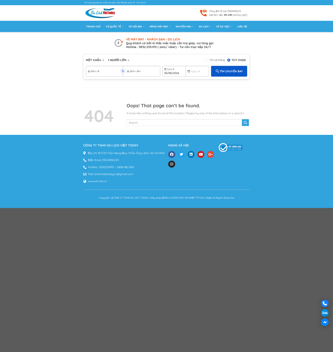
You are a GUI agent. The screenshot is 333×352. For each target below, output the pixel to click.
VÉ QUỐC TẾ (113, 26)
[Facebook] (171, 154)
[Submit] (245, 122)
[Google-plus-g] (210, 154)
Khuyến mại (183, 26)
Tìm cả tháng (217, 60)
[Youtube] (200, 154)
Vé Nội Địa (135, 26)
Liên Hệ (242, 26)
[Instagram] (171, 164)
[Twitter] (181, 154)
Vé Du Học (223, 26)
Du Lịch (204, 26)
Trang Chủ (93, 26)
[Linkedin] (191, 154)
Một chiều (93, 60)
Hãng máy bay (159, 26)
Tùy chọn (239, 60)
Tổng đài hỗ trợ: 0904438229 (225, 11)
